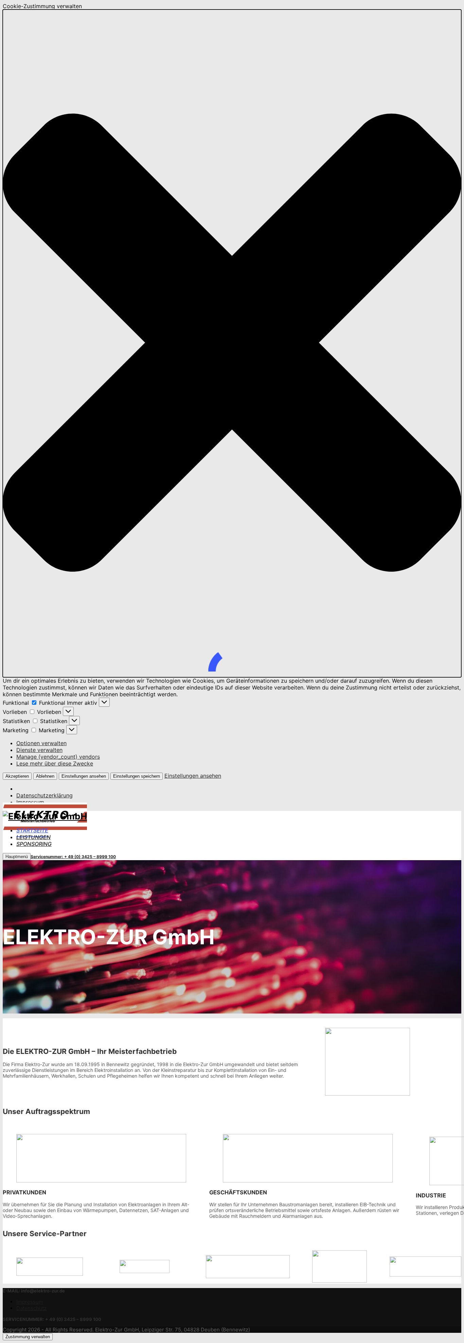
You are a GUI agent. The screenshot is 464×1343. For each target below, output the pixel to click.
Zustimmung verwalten (27, 1336)
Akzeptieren (17, 776)
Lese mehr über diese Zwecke (54, 763)
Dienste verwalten (39, 749)
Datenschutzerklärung (44, 795)
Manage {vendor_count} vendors (58, 756)
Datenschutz (31, 1308)
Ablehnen (45, 776)
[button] (232, 343)
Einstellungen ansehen (83, 776)
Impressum (30, 802)
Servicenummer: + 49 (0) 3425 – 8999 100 (73, 856)
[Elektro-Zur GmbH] (45, 816)
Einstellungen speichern (136, 776)
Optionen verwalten (41, 743)
